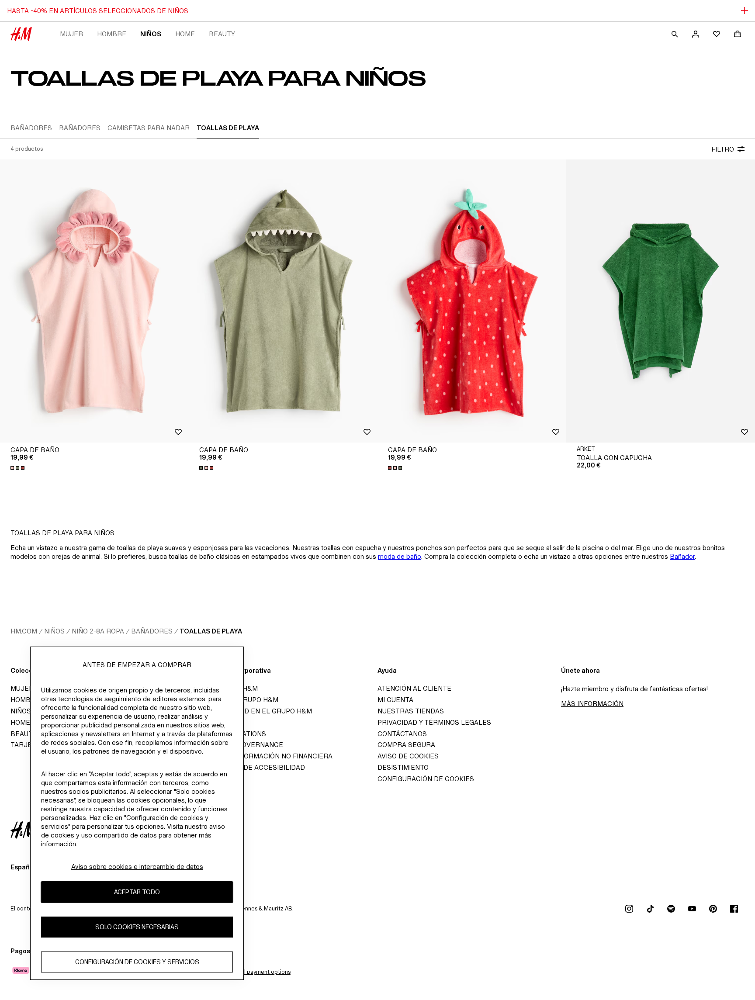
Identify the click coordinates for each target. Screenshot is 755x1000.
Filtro (722, 149)
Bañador (682, 556)
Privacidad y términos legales (434, 722)
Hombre (111, 34)
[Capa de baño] (94, 301)
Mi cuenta (395, 699)
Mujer (71, 34)
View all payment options (258, 972)
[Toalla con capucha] (660, 301)
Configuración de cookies (426, 778)
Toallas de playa (211, 631)
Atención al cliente (414, 688)
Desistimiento (403, 767)
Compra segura (406, 744)
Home (185, 34)
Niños (150, 34)
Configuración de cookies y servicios (137, 962)
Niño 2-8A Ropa (98, 631)
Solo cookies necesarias (137, 927)
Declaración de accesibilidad (249, 767)
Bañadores (152, 631)
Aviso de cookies (408, 756)
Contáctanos (402, 733)
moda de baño (399, 556)
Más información (592, 703)
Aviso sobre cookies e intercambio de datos (137, 866)
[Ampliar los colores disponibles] (18, 468)
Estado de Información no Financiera (263, 756)
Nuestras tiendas (411, 711)
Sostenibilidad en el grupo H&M (253, 711)
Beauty (222, 34)
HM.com (23, 631)
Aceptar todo (137, 892)
